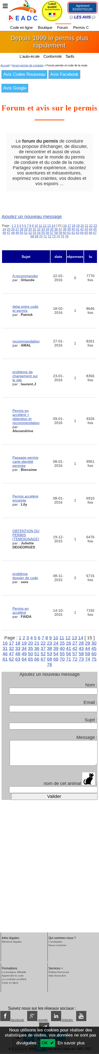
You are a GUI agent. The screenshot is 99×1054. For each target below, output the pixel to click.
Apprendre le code (13, 975)
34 (47, 229)
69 (36, 236)
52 (30, 233)
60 (65, 233)
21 (86, 225)
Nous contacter (57, 945)
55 (43, 233)
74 (58, 236)
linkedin (67, 1020)
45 (95, 229)
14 (53, 225)
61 (69, 233)
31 (34, 229)
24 (4, 229)
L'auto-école (30, 56)
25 (8, 229)
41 (77, 229)
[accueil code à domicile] (19, 10)
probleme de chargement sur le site (25, 376)
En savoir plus (71, 1043)
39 (69, 229)
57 (52, 233)
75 (62, 236)
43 (86, 229)
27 (17, 229)
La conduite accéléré (14, 979)
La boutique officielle (14, 972)
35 (52, 229)
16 (65, 225)
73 (54, 236)
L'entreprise (55, 941)
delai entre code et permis (25, 308)
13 (49, 225)
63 (77, 233)
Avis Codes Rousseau (24, 74)
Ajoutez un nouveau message (32, 216)
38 (65, 229)
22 (91, 225)
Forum (63, 27)
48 (13, 233)
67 (95, 233)
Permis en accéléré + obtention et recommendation (26, 417)
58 (56, 233)
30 (30, 229)
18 (73, 225)
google (42, 1020)
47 (8, 233)
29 (26, 229)
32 (39, 229)
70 (41, 236)
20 (82, 225)
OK (45, 1043)
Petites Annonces (58, 972)
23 (95, 225)
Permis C (81, 27)
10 (36, 225)
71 (45, 236)
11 (40, 225)
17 (69, 225)
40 (73, 229)
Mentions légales (12, 941)
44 (90, 229)
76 (67, 236)
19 (78, 225)
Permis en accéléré (20, 610)
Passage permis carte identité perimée (25, 461)
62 (73, 233)
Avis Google (14, 88)
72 (49, 236)
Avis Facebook (64, 74)
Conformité (52, 56)
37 (60, 229)
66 (90, 233)
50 (21, 233)
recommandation (26, 341)
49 (17, 233)
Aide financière (57, 975)
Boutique (45, 27)
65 (86, 233)
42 (82, 229)
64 (82, 233)
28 (21, 229)
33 (43, 229)
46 (4, 233)
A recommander (25, 276)
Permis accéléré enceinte (25, 498)
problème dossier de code (25, 576)
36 (56, 229)
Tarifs (70, 56)
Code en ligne (22, 27)
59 (60, 233)
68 (32, 236)
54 (39, 233)
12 (44, 225)
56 (47, 233)
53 (34, 233)
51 (26, 233)
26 (13, 229)
